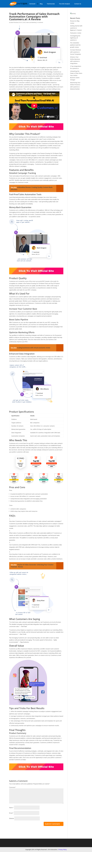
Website (11, 818)
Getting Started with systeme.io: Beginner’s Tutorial (76, 28)
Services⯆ (32, 4)
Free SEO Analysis (64, 4)
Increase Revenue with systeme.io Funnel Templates (75, 52)
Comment (12, 787)
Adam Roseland (14, 22)
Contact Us (77, 4)
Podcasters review (75, 33)
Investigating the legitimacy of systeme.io (75, 38)
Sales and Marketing (31, 22)
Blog (41, 4)
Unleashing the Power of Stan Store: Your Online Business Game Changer (76, 75)
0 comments (40, 22)
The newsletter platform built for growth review (75, 45)
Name (11, 807)
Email (11, 813)
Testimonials (51, 4)
